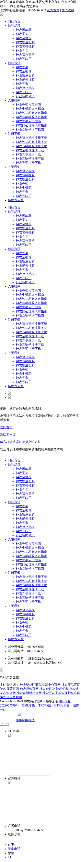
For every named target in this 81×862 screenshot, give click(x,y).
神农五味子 (23, 59)
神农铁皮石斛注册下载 (31, 142)
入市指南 (14, 100)
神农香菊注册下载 (28, 162)
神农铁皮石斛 (25, 42)
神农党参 (22, 50)
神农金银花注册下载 (30, 150)
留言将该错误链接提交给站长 (20, 442)
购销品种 (14, 25)
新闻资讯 (14, 63)
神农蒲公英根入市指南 (31, 125)
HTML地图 (62, 705)
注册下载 (14, 133)
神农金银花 (23, 38)
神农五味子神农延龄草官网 (61, 693)
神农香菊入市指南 (28, 104)
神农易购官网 (29, 688)
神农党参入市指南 (28, 121)
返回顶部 (14, 834)
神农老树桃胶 (25, 46)
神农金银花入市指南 (30, 108)
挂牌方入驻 (16, 200)
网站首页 (14, 21)
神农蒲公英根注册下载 (31, 137)
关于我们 (14, 167)
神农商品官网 (70, 684)
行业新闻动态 (25, 96)
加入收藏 (68, 10)
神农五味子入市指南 (30, 129)
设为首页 (53, 10)
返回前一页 (8, 434)
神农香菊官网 (9, 688)
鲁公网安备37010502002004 (41, 716)
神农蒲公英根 (25, 54)
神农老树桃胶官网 (29, 693)
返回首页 (6, 427)
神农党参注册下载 (28, 154)
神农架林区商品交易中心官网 (40, 684)
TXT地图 (45, 705)
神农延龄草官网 (11, 697)
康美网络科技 (25, 720)
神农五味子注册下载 (30, 158)
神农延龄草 (23, 29)
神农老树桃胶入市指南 (31, 117)
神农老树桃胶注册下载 (31, 146)
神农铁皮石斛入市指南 (31, 113)
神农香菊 (22, 34)
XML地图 (28, 705)
